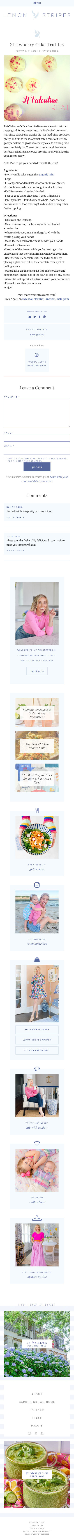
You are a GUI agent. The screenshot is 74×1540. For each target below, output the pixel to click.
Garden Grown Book (37, 1402)
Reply (20, 517)
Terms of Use (37, 1526)
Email (9, 446)
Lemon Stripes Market (37, 1040)
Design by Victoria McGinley (37, 1531)
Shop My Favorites (37, 1030)
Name (9, 433)
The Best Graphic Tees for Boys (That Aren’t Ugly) (37, 778)
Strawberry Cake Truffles (37, 44)
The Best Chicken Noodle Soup (37, 746)
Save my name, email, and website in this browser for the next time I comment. (37, 460)
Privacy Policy (37, 1528)
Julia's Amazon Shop (37, 1050)
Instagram (62, 299)
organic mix (46, 174)
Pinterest (50, 299)
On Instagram (37, 1342)
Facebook (27, 299)
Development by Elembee (37, 1534)
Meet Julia (37, 671)
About (36, 1394)
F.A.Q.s (37, 1425)
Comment (12, 397)
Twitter (38, 299)
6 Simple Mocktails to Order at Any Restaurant (37, 713)
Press (37, 1417)
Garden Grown (37, 1473)
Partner (37, 1409)
